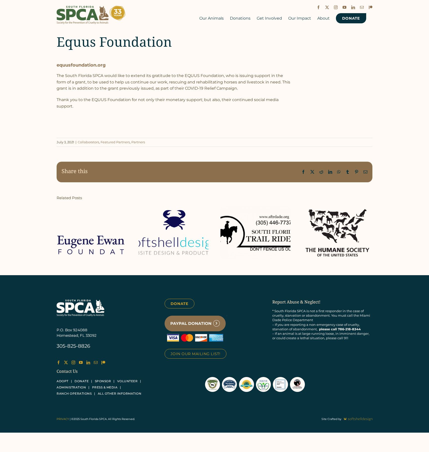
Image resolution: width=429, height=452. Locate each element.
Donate (179, 303)
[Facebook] (58, 362)
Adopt (63, 381)
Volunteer (127, 381)
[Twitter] (66, 362)
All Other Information (120, 393)
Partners (138, 142)
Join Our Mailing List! (195, 353)
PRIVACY (63, 419)
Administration (71, 387)
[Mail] (96, 362)
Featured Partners (115, 142)
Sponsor (103, 381)
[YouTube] (81, 362)
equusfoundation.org (81, 65)
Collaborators (88, 142)
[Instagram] (73, 362)
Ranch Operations (74, 393)
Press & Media (105, 387)
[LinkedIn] (88, 362)
